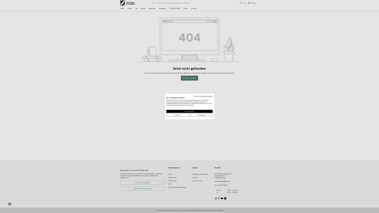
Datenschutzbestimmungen (203, 96)
